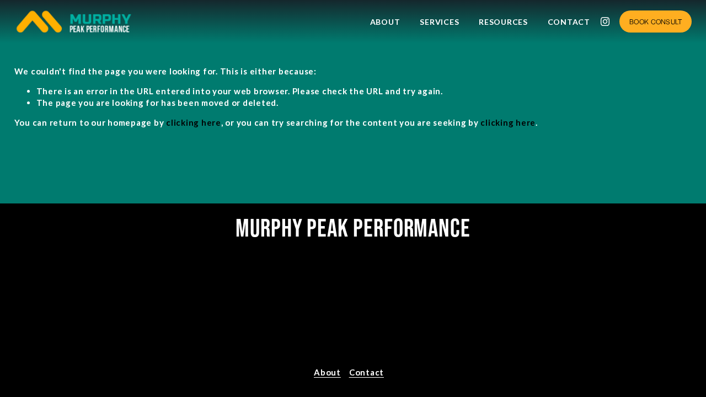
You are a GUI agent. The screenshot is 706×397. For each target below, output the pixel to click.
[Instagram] (605, 21)
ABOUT (385, 21)
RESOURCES (503, 21)
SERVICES (439, 21)
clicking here (193, 122)
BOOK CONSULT (655, 21)
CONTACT (569, 21)
